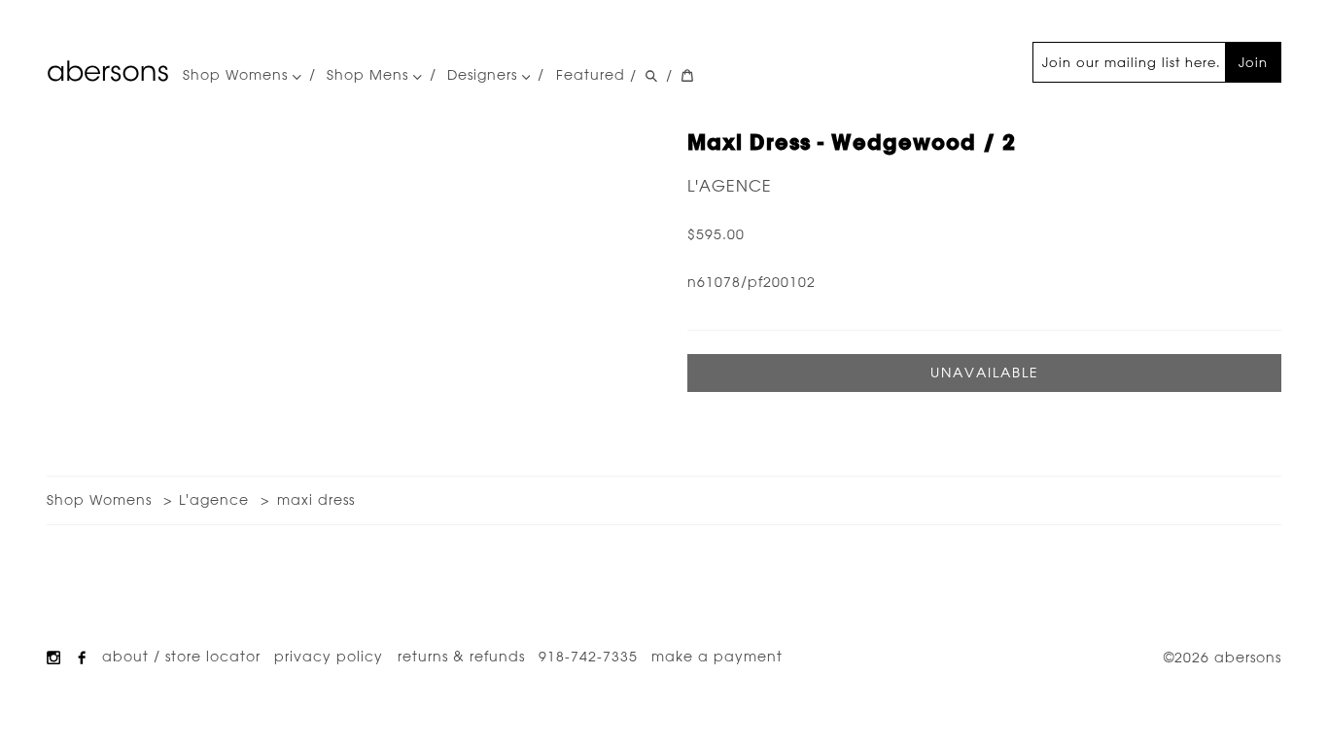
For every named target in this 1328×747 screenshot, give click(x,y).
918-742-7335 (588, 656)
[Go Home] (108, 71)
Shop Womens (238, 75)
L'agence (729, 186)
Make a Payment (717, 656)
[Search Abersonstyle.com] (651, 76)
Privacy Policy (328, 656)
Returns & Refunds (461, 656)
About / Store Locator (181, 656)
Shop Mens (370, 75)
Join (1253, 61)
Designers (484, 75)
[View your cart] (687, 76)
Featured (590, 75)
